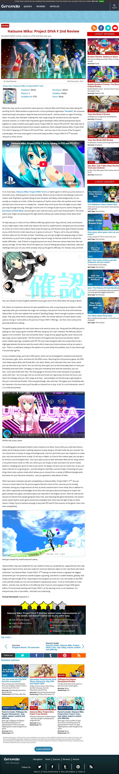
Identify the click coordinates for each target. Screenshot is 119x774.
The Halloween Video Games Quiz (102, 204)
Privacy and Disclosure (50, 772)
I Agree (101, 1)
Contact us (81, 772)
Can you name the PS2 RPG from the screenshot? (14, 680)
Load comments (43, 749)
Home (47, 759)
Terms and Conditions (68, 772)
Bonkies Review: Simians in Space (103, 57)
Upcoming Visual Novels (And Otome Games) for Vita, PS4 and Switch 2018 (43, 681)
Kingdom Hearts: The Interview (25, 646)
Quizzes (28, 6)
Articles (54, 6)
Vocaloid (68, 111)
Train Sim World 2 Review (99, 114)
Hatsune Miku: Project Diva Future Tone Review (42, 713)
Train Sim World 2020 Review (100, 140)
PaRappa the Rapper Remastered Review (67, 680)
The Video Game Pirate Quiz (100, 316)
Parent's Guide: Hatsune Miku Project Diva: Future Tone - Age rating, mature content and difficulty (71, 715)
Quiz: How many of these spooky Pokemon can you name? (102, 261)
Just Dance (7, 210)
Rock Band (18, 210)
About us (37, 772)
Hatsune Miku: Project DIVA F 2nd (31, 192)
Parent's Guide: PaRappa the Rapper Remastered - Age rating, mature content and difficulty (14, 715)
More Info (95, 1)
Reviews (40, 6)
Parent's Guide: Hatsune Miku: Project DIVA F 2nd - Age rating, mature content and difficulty (63, 646)
